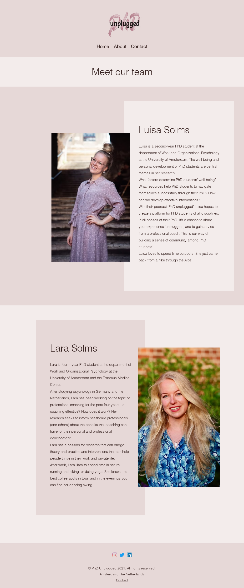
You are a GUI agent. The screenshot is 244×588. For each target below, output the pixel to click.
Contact (122, 580)
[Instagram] (114, 555)
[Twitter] (122, 555)
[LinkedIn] (129, 555)
